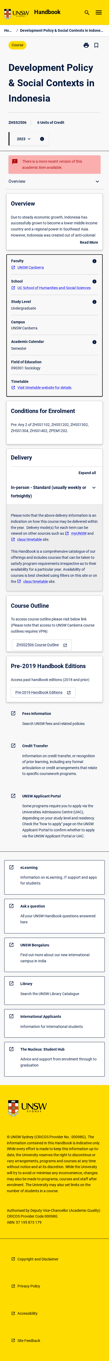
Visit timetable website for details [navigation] (44, 387)
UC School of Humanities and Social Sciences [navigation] (54, 288)
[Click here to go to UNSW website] (16, 15)
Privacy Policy (28, 1286)
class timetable (29, 539)
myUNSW (79, 533)
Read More (89, 243)
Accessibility (27, 1313)
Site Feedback (28, 1341)
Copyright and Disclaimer (37, 1259)
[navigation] (42, 644)
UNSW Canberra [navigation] (30, 267)
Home (9, 30)
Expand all (87, 473)
